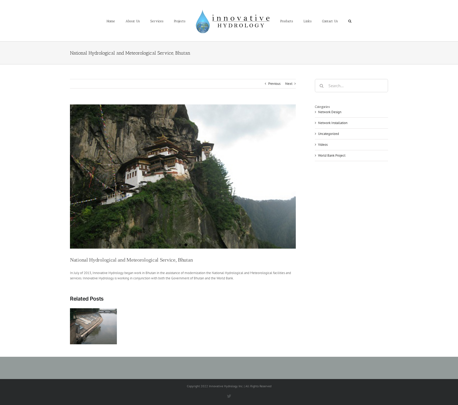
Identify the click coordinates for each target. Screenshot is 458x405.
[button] (330, 21)
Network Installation (332, 123)
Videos (323, 144)
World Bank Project (331, 155)
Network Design (329, 112)
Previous (274, 83)
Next (288, 83)
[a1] (183, 176)
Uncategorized (328, 133)
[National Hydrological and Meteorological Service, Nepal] (93, 326)
